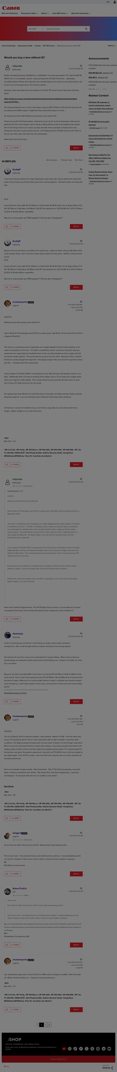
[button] (90, 517)
